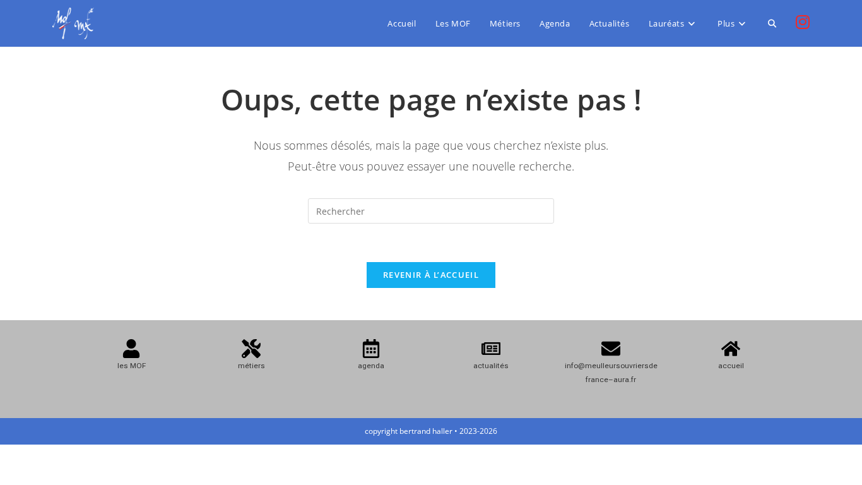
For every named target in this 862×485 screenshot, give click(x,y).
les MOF (131, 365)
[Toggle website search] (772, 23)
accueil (731, 365)
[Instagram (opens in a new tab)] (803, 22)
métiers (251, 365)
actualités (491, 365)
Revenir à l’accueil (431, 274)
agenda (371, 365)
